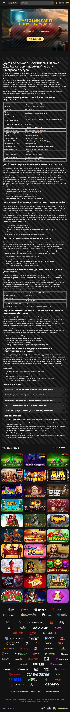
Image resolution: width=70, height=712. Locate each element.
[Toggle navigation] (4, 3)
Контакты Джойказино (52, 691)
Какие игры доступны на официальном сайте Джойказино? (29, 411)
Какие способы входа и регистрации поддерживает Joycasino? (30, 400)
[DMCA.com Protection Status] (63, 708)
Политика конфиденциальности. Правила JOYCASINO (26, 691)
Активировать (35, 39)
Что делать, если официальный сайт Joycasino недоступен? (29, 389)
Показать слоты (59, 448)
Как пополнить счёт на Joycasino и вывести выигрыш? (27, 405)
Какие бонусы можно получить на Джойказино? (24, 395)
